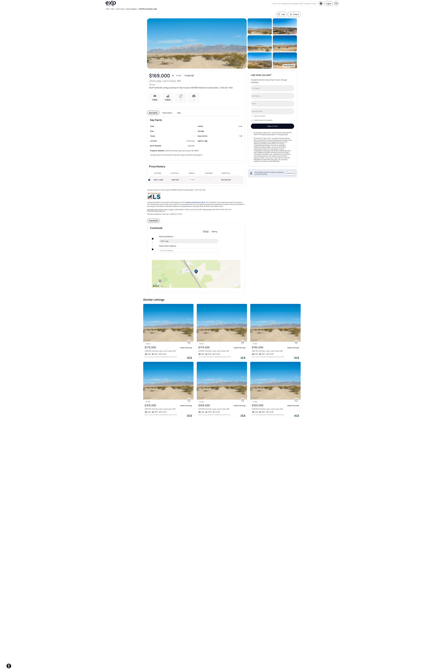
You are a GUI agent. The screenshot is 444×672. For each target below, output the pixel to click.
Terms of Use (282, 134)
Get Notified (290, 173)
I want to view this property (263, 120)
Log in (328, 3)
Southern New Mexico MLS (195, 202)
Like (283, 14)
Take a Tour (272, 126)
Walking (214, 231)
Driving (205, 231)
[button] (197, 43)
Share (296, 14)
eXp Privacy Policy (268, 134)
